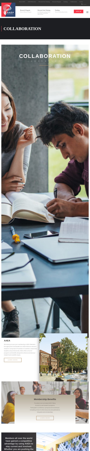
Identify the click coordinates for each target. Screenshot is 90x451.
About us (5, 10)
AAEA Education (32, 1)
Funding (66, 1)
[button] (78, 11)
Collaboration (73, 1)
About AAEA (22, 1)
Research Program (56, 1)
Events (81, 1)
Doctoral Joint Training (44, 1)
